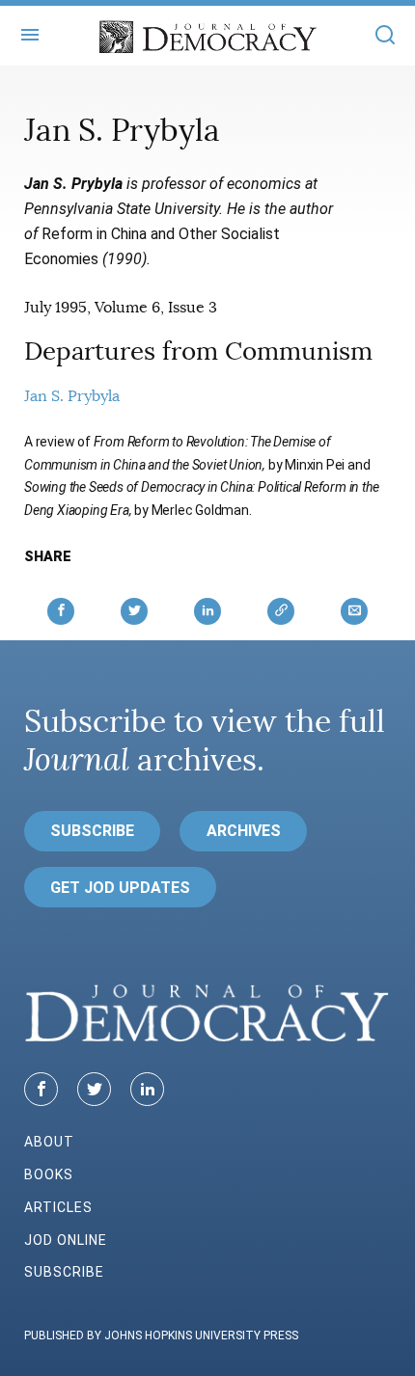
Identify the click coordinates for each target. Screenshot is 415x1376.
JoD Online (65, 1240)
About (49, 1141)
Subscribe (92, 831)
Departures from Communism (198, 351)
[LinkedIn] (147, 1089)
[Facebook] (41, 1089)
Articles (58, 1207)
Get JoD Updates (120, 887)
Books (48, 1174)
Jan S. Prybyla (72, 396)
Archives (244, 831)
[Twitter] (94, 1089)
